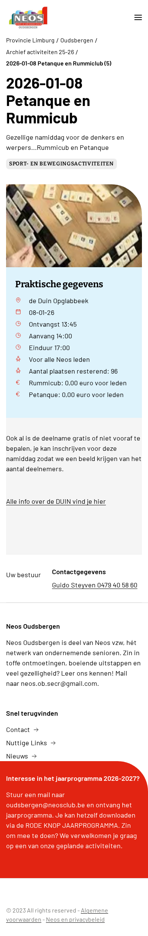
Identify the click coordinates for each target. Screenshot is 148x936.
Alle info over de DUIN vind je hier (56, 501)
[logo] (28, 17)
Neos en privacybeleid (75, 919)
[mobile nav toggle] (135, 17)
